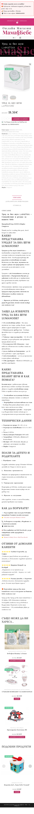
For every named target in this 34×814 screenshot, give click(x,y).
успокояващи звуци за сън (15, 155)
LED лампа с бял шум (21, 181)
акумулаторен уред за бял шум (14, 185)
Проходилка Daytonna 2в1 (17, 730)
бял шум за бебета (12, 178)
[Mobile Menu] (20, 37)
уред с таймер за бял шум (16, 133)
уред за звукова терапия (15, 149)
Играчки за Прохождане (17, 727)
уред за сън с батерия (11, 166)
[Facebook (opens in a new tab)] (17, 23)
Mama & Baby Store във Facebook (16, 537)
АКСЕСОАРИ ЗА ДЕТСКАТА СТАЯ (17, 651)
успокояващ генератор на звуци (11, 145)
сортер (26, 155)
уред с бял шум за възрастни (15, 147)
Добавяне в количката (20, 119)
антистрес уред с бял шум (20, 151)
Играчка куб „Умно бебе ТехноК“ (17, 785)
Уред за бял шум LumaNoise (19, 52)
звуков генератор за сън (17, 139)
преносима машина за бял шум (17, 137)
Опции (17, 698)
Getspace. (17, 805)
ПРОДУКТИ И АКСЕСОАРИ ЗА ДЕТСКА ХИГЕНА (17, 689)
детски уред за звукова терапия (18, 168)
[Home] (2, 52)
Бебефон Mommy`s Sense (17, 653)
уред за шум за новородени (15, 179)
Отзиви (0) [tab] (17, 205)
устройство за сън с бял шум (11, 141)
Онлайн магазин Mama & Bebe (14, 517)
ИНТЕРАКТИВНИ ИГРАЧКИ (10, 131)
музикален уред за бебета (17, 174)
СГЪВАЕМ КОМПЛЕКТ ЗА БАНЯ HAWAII (17, 692)
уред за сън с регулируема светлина (16, 158)
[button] (30, 64)
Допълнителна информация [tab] (17, 201)
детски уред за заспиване (9, 170)
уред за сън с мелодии (18, 162)
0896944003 (23, 20)
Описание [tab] (17, 197)
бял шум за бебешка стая (15, 135)
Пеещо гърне (19, 160)
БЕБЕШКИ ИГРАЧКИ (15, 130)
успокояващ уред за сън (22, 143)
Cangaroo (9, 187)
